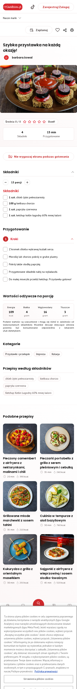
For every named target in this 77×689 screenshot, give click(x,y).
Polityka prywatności (46, 653)
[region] (38, 638)
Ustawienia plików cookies (38, 660)
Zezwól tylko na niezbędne (38, 671)
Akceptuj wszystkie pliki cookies (38, 682)
